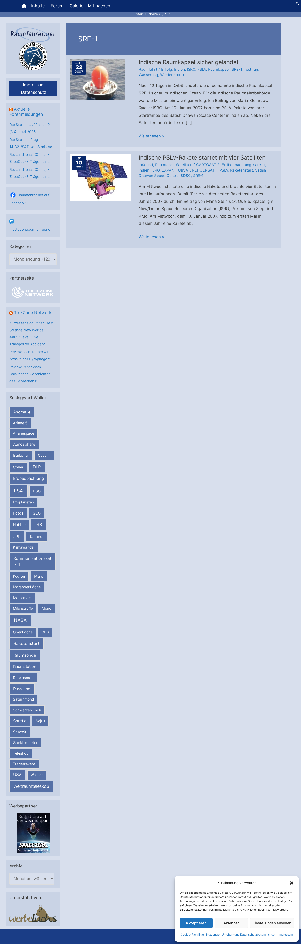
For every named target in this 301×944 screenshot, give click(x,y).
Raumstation (24, 666)
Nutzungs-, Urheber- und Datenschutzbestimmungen (241, 934)
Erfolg (166, 69)
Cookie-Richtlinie (192, 934)
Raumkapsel (219, 69)
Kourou (19, 576)
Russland (22, 688)
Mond (46, 608)
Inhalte (38, 5)
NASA (20, 620)
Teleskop (21, 753)
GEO (37, 513)
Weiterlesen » (151, 136)
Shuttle (20, 720)
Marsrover (22, 597)
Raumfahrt (148, 69)
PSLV (201, 69)
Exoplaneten (23, 502)
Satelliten (184, 164)
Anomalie (22, 412)
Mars (38, 576)
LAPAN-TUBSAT (176, 170)
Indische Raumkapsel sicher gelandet (189, 62)
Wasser (37, 774)
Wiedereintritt (172, 74)
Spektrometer (25, 742)
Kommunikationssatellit (32, 561)
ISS (38, 524)
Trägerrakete (24, 764)
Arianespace (23, 433)
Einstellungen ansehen (272, 923)
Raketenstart (26, 643)
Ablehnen (231, 923)
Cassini (44, 455)
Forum (57, 5)
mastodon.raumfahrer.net (30, 229)
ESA (18, 491)
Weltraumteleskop (31, 786)
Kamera (37, 536)
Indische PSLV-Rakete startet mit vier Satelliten (202, 157)
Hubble (19, 525)
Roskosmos (23, 677)
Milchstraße (23, 608)
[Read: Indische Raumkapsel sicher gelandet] (97, 79)
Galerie (76, 5)
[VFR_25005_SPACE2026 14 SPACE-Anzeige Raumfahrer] (33, 832)
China (18, 467)
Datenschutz (33, 92)
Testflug (251, 69)
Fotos (18, 513)
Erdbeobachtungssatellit (243, 164)
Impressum (286, 934)
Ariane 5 (20, 423)
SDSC (186, 175)
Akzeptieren (196, 923)
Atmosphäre (24, 444)
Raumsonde (24, 655)
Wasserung (148, 74)
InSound (146, 164)
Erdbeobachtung (28, 478)
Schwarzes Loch (27, 710)
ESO (37, 491)
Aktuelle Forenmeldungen (26, 112)
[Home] (24, 6)
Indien (179, 69)
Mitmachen (99, 5)
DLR (37, 466)
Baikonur (21, 455)
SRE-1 (237, 69)
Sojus (40, 721)
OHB (45, 632)
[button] (291, 883)
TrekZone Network (32, 312)
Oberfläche (23, 632)
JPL (16, 536)
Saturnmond (23, 699)
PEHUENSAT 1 (204, 170)
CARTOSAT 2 (208, 164)
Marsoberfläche (27, 587)
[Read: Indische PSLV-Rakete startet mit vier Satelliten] (100, 177)
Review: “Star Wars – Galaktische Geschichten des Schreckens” (30, 374)
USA (17, 774)
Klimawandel (24, 547)
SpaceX (19, 731)
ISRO (191, 69)
